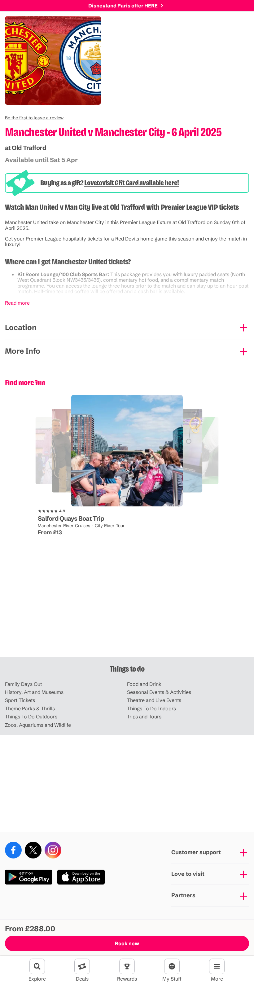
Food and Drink (144, 684)
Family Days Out (23, 684)
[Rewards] (127, 966)
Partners (183, 895)
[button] (34, 118)
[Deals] (82, 966)
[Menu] (217, 966)
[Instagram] (53, 850)
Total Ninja (102, 507)
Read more (17, 303)
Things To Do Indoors (151, 708)
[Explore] (37, 966)
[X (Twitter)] (33, 850)
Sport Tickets (20, 700)
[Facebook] (13, 850)
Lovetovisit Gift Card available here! (131, 183)
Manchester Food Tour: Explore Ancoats (69, 501)
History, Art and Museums (34, 692)
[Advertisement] (127, 608)
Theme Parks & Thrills (30, 708)
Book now (127, 943)
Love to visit (187, 873)
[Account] (172, 966)
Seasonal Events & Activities (159, 692)
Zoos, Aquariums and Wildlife (38, 725)
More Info (22, 350)
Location (21, 327)
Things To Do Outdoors (31, 716)
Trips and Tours (144, 716)
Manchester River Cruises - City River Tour (81, 525)
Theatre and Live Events (154, 700)
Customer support (196, 852)
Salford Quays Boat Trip (71, 518)
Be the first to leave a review (34, 118)
